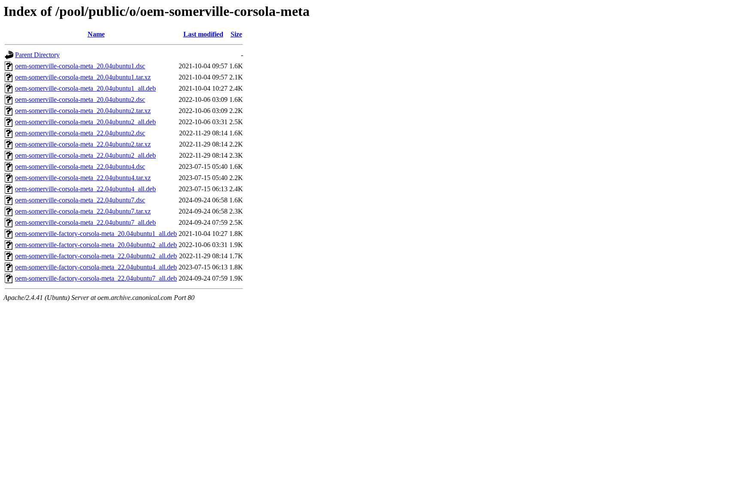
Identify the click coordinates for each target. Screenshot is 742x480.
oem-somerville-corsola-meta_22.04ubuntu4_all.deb (85, 189)
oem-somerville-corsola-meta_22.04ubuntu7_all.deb (85, 222)
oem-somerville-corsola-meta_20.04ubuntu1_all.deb (85, 88)
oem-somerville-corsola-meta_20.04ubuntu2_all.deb (85, 121)
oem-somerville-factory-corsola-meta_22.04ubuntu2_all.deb (96, 256)
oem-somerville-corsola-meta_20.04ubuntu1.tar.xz (83, 77)
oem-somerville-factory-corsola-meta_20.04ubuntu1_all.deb (96, 233)
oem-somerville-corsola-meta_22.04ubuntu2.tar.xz (83, 144)
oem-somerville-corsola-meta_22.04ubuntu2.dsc (80, 133)
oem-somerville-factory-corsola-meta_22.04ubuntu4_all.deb (96, 267)
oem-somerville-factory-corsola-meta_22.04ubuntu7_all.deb (96, 278)
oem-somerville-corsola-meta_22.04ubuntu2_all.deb (85, 155)
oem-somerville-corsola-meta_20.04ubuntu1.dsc (80, 66)
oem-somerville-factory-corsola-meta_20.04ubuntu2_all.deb (96, 244)
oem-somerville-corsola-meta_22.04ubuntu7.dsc (80, 200)
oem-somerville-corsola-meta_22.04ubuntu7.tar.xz (83, 211)
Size (236, 34)
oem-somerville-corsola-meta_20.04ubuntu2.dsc (80, 99)
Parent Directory (37, 54)
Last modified (203, 34)
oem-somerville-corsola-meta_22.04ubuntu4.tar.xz (83, 177)
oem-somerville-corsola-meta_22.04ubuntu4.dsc (80, 166)
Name (96, 34)
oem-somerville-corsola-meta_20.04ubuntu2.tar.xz (83, 110)
